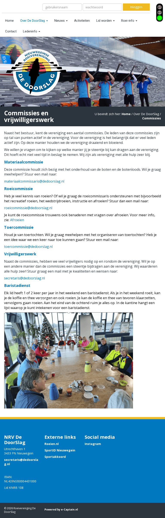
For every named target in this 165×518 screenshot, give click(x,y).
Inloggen (136, 7)
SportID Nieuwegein (59, 450)
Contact (11, 31)
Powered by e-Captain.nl (61, 509)
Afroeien (17, 220)
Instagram (93, 444)
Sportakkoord (55, 457)
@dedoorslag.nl (34, 181)
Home (9, 21)
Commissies (151, 118)
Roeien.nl (51, 444)
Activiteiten (82, 21)
